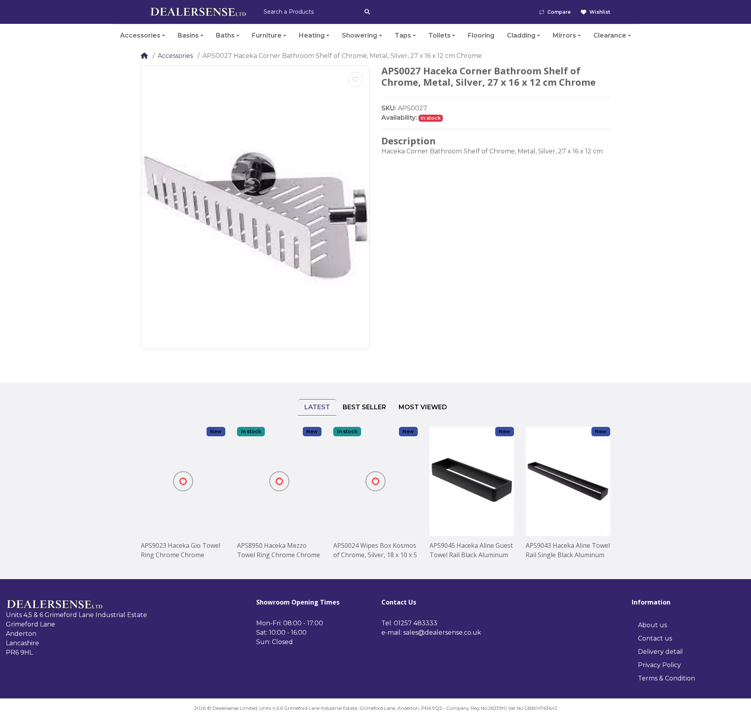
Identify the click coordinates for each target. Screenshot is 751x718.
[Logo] (198, 12)
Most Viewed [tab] (423, 407)
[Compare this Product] (194, 492)
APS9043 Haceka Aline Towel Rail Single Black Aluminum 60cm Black (568, 550)
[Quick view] (172, 492)
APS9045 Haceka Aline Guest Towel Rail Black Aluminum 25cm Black (471, 550)
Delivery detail (660, 651)
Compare (559, 12)
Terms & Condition (666, 678)
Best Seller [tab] (364, 407)
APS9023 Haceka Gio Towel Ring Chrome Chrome (180, 550)
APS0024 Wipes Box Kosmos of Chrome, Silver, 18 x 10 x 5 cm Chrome (375, 550)
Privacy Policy (659, 665)
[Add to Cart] (172, 470)
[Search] (367, 11)
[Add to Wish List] (355, 79)
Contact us (655, 638)
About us (652, 625)
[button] (142, 35)
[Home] (144, 55)
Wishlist (599, 12)
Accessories (175, 55)
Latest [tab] (317, 407)
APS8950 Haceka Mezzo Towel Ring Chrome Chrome (278, 550)
